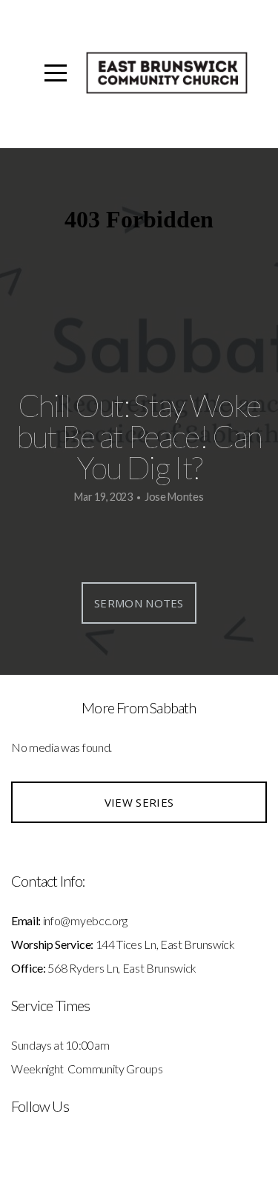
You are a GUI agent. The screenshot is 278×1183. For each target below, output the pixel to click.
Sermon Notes (139, 603)
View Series (139, 802)
